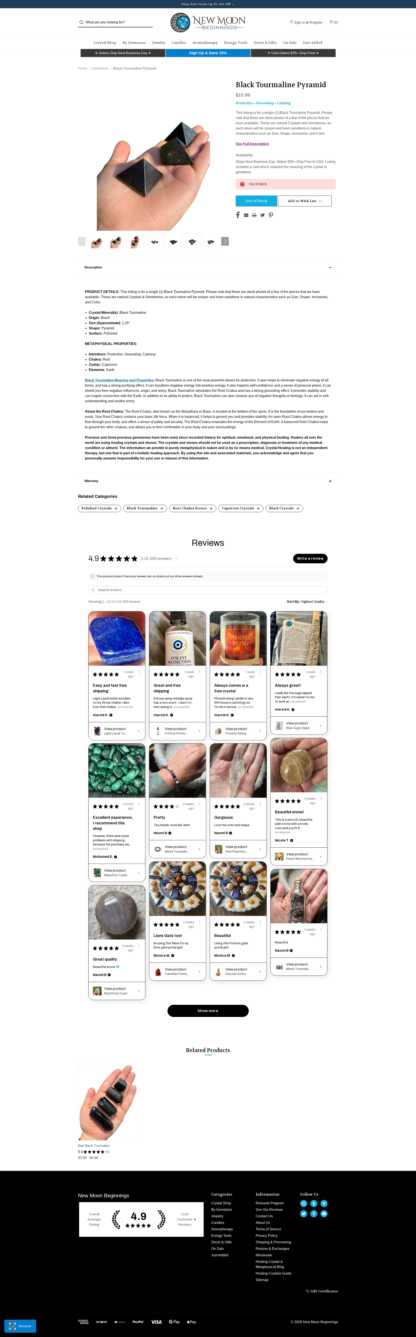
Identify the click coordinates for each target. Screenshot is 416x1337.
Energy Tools (235, 42)
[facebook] (314, 1214)
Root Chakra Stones (190, 508)
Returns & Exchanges (272, 1248)
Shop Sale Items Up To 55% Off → (208, 4)
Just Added (312, 42)
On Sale (290, 42)
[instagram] (304, 1203)
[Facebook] (238, 215)
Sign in (299, 22)
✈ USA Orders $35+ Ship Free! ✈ (293, 53)
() (335, 22)
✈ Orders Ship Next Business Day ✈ (123, 53)
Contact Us (264, 1216)
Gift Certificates (324, 1291)
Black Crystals (282, 508)
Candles (179, 42)
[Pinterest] (271, 215)
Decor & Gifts (265, 42)
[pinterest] (324, 1203)
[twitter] (304, 1214)
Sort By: (293, 601)
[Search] (83, 22)
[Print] (254, 215)
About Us (263, 1222)
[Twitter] (262, 215)
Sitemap (262, 1280)
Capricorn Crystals (238, 508)
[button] (123, 53)
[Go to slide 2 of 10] (225, 241)
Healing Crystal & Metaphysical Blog (270, 1264)
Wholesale (264, 1255)
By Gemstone (134, 42)
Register (316, 22)
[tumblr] (314, 1203)
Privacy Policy (267, 1235)
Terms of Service (268, 1229)
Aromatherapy (205, 42)
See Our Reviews (269, 1209)
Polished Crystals (97, 508)
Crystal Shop (105, 42)
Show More (125, 707)
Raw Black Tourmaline (94, 1146)
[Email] (246, 215)
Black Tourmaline (143, 508)
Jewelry (158, 42)
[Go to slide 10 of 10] (82, 241)
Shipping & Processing (273, 1242)
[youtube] (324, 1214)
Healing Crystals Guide (273, 1273)
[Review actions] (139, 672)
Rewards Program (270, 1203)
